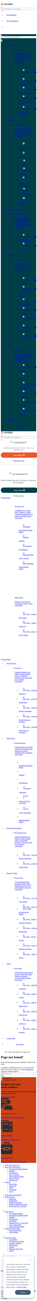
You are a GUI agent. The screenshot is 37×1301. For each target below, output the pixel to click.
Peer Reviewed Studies (16, 1241)
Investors (22, 414)
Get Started (12, 1190)
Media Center (23, 388)
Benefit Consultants (25, 93)
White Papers (13, 1245)
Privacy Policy (23, 635)
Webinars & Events (25, 331)
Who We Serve (11, 45)
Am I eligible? (11, 641)
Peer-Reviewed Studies (24, 295)
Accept (23, 1292)
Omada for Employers (8, 1097)
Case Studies (23, 283)
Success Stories (11, 575)
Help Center (23, 618)
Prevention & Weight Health (18, 1169)
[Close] (1, 7)
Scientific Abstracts (25, 304)
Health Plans (23, 84)
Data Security (23, 396)
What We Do (10, 120)
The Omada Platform (16, 1213)
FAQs (8, 587)
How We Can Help (12, 502)
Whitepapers (23, 313)
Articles (21, 322)
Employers (22, 75)
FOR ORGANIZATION (13, 1195)
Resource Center (11, 255)
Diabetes (21, 541)
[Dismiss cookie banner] (30, 1260)
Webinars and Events (16, 1249)
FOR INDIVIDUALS (12, 1165)
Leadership (22, 370)
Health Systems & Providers (18, 1204)
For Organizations (12, 21)
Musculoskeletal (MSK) (17, 1227)
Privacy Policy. (22, 1287)
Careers (21, 379)
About (8, 345)
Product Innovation (25, 240)
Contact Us (22, 405)
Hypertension (23, 549)
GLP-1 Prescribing (25, 194)
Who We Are (10, 581)
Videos (21, 339)
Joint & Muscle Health (16, 1177)
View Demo (20, 426)
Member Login (19, 461)
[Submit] (2, 1076)
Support (9, 593)
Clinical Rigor (23, 249)
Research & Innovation (13, 210)
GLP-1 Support (24, 558)
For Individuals (11, 15)
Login (11, 1191)
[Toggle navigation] (1, 11)
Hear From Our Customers (17, 1206)
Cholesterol (22, 174)
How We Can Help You (12, 1167)
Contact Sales (10, 420)
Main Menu (6, 498)
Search (8, 653)
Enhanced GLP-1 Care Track (18, 1223)
